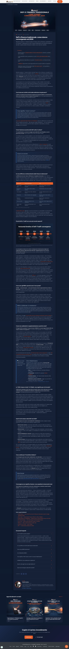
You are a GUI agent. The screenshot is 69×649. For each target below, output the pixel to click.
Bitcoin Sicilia (28, 588)
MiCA (19, 442)
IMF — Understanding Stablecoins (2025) (26, 525)
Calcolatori (24, 1)
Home (10, 646)
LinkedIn (24, 588)
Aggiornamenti (43, 1)
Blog (30, 646)
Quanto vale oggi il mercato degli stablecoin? (26, 564)
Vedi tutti (61, 596)
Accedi (54, 1)
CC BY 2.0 (47, 381)
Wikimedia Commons (41, 381)
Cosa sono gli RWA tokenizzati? (23, 549)
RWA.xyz (34, 275)
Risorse (49, 1)
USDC (47, 102)
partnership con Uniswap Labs (47, 261)
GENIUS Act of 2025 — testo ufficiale (25, 524)
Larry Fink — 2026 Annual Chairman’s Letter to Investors (29, 521)
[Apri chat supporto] (66, 646)
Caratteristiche (16, 1)
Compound (45, 144)
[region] (34, 195)
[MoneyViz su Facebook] (33, 646)
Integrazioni (31, 1)
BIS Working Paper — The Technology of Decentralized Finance (30, 519)
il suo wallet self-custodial (28, 347)
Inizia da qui (28, 637)
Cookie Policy (45, 646)
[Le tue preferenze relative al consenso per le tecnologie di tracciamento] (2, 647)
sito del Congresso (27, 336)
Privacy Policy (39, 646)
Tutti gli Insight (39, 637)
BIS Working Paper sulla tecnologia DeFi (39, 352)
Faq (28, 646)
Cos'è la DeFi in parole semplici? (23, 533)
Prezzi (37, 1)
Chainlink (47, 160)
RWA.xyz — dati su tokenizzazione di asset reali (27, 522)
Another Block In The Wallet (11, 4)
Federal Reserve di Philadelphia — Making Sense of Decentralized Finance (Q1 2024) (34, 518)
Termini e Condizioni (51, 646)
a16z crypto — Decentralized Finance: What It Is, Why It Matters (30, 517)
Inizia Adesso (59, 2)
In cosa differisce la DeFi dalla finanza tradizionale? (27, 545)
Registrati (17, 646)
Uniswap (36, 73)
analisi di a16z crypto (20, 210)
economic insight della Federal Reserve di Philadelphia (27, 120)
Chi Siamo (21, 646)
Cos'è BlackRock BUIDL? (22, 552)
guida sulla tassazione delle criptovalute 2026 (30, 478)
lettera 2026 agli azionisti (25, 268)
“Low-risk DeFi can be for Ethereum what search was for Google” (38, 315)
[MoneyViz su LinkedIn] (35, 646)
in (23, 573)
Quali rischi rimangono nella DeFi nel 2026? (25, 567)
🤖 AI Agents (58, 646)
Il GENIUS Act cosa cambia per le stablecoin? (26, 560)
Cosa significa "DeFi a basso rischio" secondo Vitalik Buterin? (29, 556)
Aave (41, 144)
